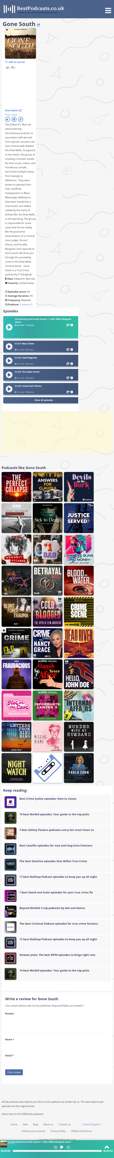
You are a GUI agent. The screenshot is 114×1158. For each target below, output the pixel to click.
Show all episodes (44, 400)
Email (9, 1055)
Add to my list (17, 62)
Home (14, 1124)
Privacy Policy (58, 1131)
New (25, 1124)
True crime (11, 114)
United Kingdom (91, 1124)
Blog (35, 1124)
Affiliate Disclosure (81, 1131)
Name (9, 1039)
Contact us (65, 1124)
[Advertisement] (29, 88)
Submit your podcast (33, 1131)
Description (12, 110)
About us (48, 1124)
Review (9, 1013)
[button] (109, 7)
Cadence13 (26, 304)
